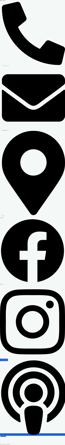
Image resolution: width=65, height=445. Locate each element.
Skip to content (2, 0)
